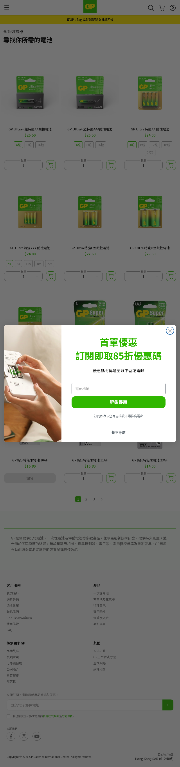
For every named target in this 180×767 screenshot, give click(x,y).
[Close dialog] (170, 331)
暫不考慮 (119, 432)
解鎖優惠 (118, 402)
